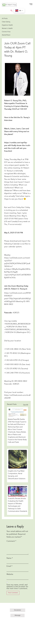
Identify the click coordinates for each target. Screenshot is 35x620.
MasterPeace (6, 35)
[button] (11, 11)
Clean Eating (6, 22)
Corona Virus (6, 31)
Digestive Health (7, 25)
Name (10, 558)
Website (10, 574)
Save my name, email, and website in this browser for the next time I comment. (17, 586)
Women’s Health (7, 28)
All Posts (5, 18)
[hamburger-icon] (31, 5)
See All (25, 405)
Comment (11, 541)
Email (9, 566)
